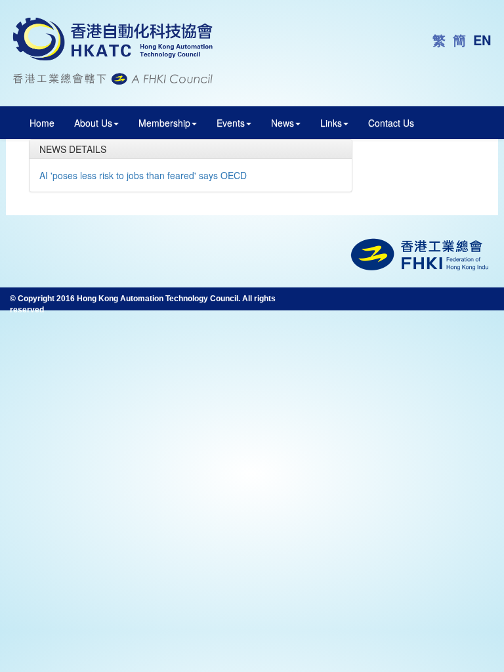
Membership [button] (164, 122)
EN (482, 39)
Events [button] (231, 122)
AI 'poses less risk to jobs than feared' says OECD (143, 175)
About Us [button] (93, 122)
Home (42, 122)
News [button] (282, 122)
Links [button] (331, 122)
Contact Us (391, 122)
